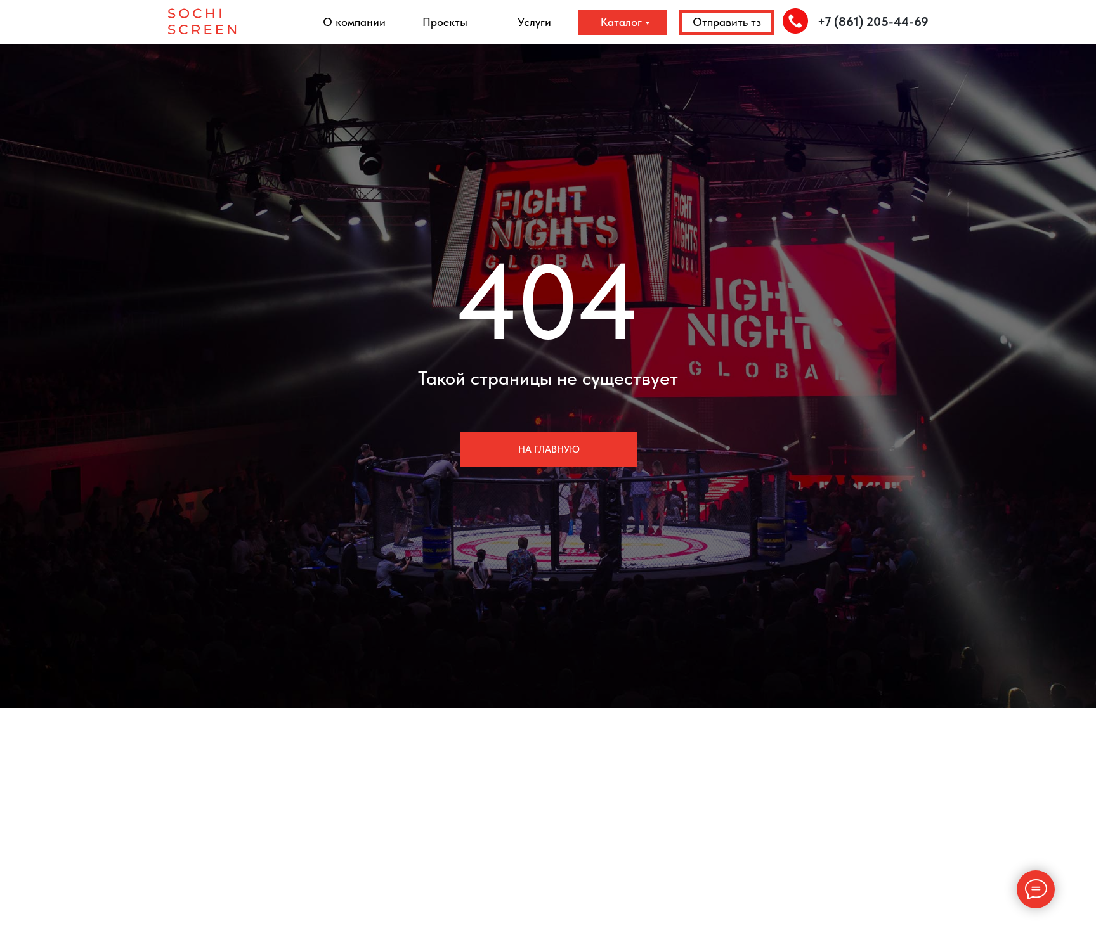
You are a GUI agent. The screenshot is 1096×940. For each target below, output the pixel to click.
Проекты (444, 22)
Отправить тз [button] (727, 22)
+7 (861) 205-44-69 (873, 21)
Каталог (621, 22)
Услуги (534, 22)
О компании (354, 22)
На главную (549, 449)
